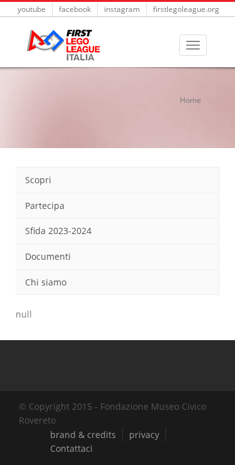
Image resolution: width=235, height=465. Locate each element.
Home (190, 100)
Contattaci (71, 448)
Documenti (48, 256)
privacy (144, 435)
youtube (32, 9)
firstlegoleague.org (186, 9)
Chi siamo (45, 282)
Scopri (38, 180)
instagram (122, 9)
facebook (75, 9)
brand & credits (83, 435)
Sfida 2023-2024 (58, 231)
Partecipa (45, 205)
